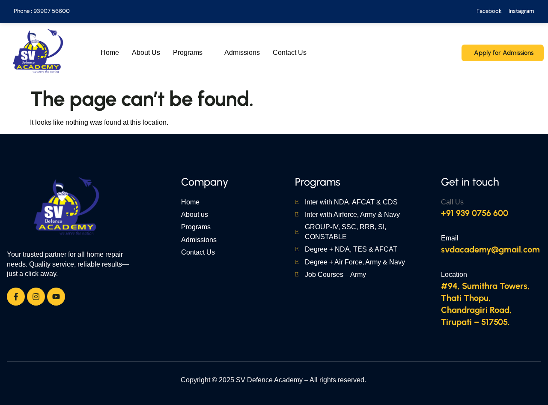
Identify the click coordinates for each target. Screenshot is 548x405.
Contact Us (290, 52)
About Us (146, 52)
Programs (188, 52)
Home (110, 52)
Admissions (242, 52)
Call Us (452, 202)
